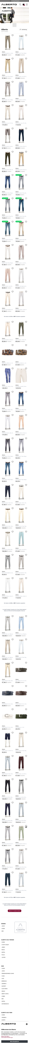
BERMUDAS (4, 981)
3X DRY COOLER (5, 944)
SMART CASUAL (5, 993)
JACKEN (3, 957)
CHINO (3, 976)
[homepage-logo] (9, 4)
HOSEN (3, 928)
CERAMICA (4, 983)
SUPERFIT (4, 986)
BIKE (3, 931)
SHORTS (3, 1020)
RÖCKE (3, 949)
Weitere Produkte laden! (14, 910)
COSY (3, 978)
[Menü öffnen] (27, 4)
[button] (20, 4)
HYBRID (3, 996)
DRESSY (3, 991)
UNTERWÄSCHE (5, 1003)
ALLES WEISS (4, 988)
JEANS (3, 926)
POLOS (3, 954)
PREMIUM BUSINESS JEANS (8, 973)
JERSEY (3, 947)
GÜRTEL (3, 952)
